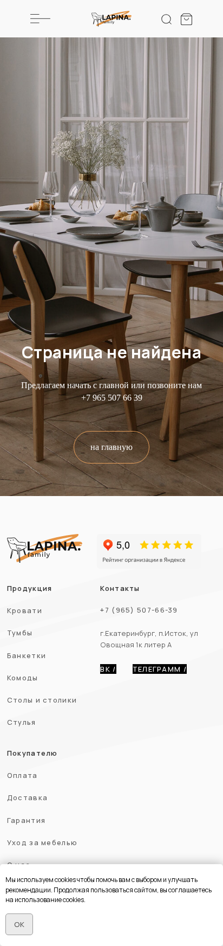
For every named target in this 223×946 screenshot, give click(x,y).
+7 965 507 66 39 (111, 847)
